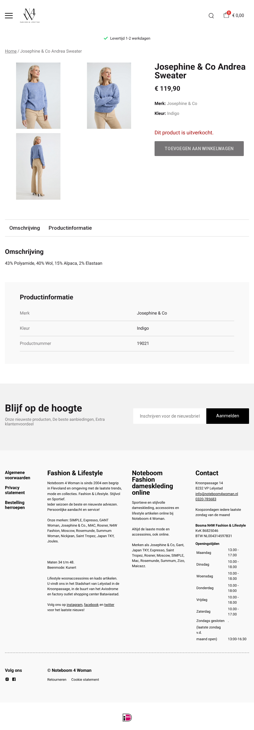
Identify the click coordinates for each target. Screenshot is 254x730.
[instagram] (7, 680)
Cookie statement (85, 679)
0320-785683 (205, 499)
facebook (91, 604)
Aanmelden (227, 415)
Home (11, 51)
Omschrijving (24, 228)
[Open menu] (9, 15)
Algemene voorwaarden (17, 475)
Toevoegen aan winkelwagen (199, 148)
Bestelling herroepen (15, 505)
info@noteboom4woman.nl (216, 494)
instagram (74, 604)
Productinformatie (70, 228)
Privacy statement (15, 490)
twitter (109, 604)
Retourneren (57, 679)
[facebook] (14, 680)
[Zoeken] (211, 16)
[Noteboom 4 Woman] (29, 16)
